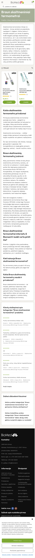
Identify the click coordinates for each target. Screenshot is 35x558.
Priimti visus (18, 540)
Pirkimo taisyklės (6, 487)
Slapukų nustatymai (7, 499)
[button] (32, 519)
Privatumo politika (16, 554)
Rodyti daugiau (7, 386)
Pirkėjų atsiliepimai (7, 490)
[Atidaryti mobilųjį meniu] (2, 2)
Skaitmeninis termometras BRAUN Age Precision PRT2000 (9, 91)
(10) (11, 96)
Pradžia (3, 20)
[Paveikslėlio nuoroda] (9, 435)
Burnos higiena (22, 493)
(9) (27, 94)
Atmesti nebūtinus (18, 545)
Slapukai (4, 496)
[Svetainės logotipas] (17, 2)
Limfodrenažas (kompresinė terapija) (24, 483)
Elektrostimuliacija (24, 476)
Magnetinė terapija (24, 479)
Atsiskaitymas (5, 478)
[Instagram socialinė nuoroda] (16, 508)
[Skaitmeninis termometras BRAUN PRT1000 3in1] (26, 79)
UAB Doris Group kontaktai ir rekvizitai (8, 473)
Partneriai (4, 502)
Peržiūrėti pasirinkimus (17, 550)
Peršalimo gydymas (24, 473)
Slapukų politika (6, 554)
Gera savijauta (22, 490)
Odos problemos (23, 496)
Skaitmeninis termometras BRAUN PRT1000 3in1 (25, 90)
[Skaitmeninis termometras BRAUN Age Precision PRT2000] (9, 79)
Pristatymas (5, 481)
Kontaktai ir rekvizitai (27, 554)
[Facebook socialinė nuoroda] (12, 508)
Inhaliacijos (21, 487)
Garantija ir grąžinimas (8, 484)
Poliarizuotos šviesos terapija (24, 500)
